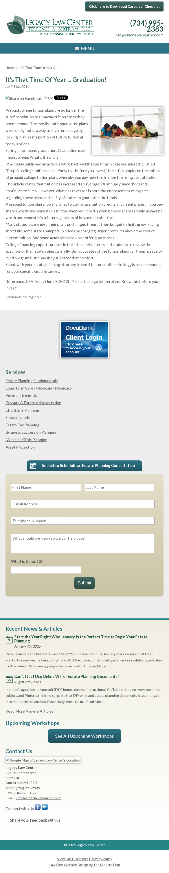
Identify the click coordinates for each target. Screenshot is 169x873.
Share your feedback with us (35, 820)
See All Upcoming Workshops (84, 735)
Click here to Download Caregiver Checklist (124, 6)
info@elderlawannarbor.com (139, 34)
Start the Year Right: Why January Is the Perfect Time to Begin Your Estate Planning (80, 638)
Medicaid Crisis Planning (26, 439)
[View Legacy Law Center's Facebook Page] (38, 808)
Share (48, 97)
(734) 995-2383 (146, 26)
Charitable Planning (22, 410)
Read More (97, 666)
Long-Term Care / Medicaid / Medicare (39, 388)
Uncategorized (31, 297)
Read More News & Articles (29, 711)
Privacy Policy (101, 859)
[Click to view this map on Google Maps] (43, 760)
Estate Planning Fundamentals (32, 380)
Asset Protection (20, 447)
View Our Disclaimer (72, 859)
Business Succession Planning (31, 432)
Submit (84, 582)
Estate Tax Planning (22, 424)
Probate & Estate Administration (33, 402)
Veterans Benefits (21, 395)
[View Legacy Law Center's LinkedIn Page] (45, 808)
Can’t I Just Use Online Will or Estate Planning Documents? (66, 676)
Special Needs (18, 417)
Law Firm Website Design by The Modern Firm (84, 864)
